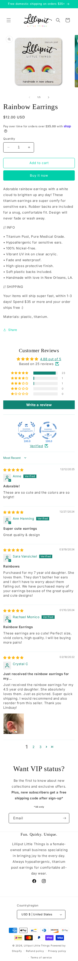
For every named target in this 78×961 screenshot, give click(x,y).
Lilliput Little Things (37, 945)
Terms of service (41, 957)
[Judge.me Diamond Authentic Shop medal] (26, 430)
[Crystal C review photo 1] (13, 723)
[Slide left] (29, 97)
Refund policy (35, 951)
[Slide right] (48, 97)
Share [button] (12, 330)
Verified (36, 446)
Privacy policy (57, 951)
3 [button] (40, 747)
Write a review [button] (39, 405)
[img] (13, 470)
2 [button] (33, 747)
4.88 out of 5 (50, 359)
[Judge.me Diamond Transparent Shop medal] (48, 430)
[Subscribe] (64, 818)
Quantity (9, 138)
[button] (8, 20)
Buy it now (39, 175)
